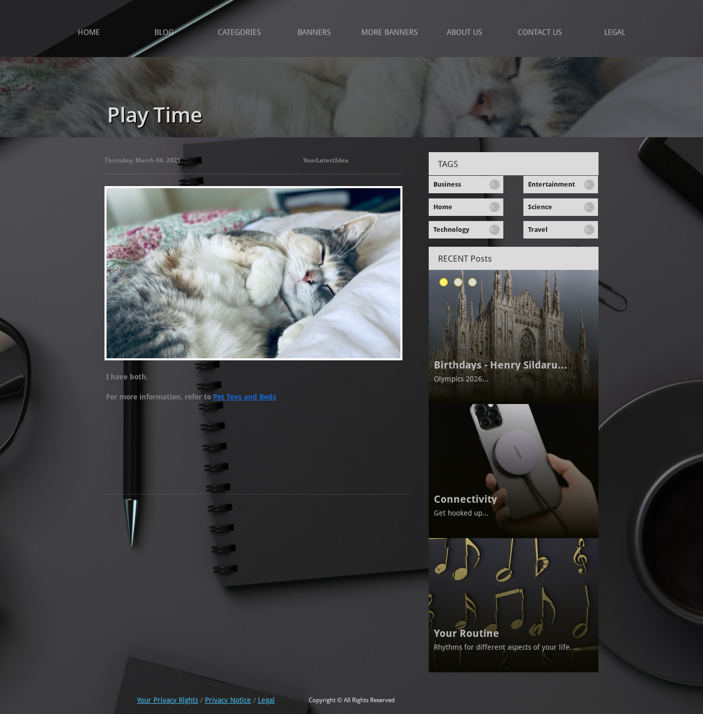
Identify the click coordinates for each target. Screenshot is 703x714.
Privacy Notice (228, 700)
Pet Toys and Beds (244, 397)
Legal (266, 700)
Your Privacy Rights (167, 700)
